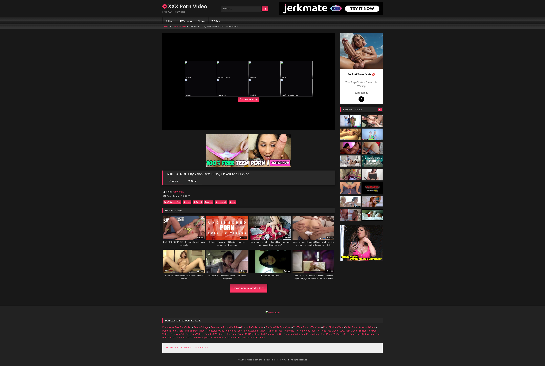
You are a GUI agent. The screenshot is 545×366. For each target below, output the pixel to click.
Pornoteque (178, 192)
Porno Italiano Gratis (172, 331)
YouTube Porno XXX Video (307, 327)
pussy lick (222, 202)
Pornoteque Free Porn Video (176, 327)
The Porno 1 (180, 337)
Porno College (201, 327)
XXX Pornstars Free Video (222, 337)
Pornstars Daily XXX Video (251, 337)
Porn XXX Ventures (214, 334)
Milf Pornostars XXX (271, 334)
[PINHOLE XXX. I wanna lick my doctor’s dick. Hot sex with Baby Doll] (350, 161)
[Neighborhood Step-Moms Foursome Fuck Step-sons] (350, 121)
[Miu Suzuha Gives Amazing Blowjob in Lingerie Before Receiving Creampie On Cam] (372, 161)
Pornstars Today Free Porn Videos (301, 334)
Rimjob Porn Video (195, 331)
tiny (233, 202)
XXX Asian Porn (179, 27)
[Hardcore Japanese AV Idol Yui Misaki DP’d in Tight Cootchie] (350, 134)
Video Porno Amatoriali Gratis (360, 327)
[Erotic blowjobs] (372, 188)
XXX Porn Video (187, 6)
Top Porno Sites (235, 334)
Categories (187, 21)
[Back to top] (536, 357)
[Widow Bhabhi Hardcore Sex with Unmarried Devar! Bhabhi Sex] (350, 148)
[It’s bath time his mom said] (350, 215)
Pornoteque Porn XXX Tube (225, 327)
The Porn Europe (198, 337)
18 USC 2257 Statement (179, 348)
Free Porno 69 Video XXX (334, 334)
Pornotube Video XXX (252, 327)
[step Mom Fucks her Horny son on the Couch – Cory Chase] (372, 215)
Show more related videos (249, 288)
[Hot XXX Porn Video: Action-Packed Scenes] (350, 174)
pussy (209, 202)
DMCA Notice (201, 348)
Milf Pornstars (252, 334)
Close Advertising (249, 99)
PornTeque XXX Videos (362, 334)
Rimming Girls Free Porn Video (186, 334)
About (175, 181)
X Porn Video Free (306, 331)
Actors (217, 21)
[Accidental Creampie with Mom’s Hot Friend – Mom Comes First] (372, 121)
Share (194, 181)
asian (188, 202)
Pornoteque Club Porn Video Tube (224, 331)
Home (171, 21)
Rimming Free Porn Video (281, 331)
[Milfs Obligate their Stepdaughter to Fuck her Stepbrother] (372, 201)
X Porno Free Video (328, 331)
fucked (199, 202)
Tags (203, 21)
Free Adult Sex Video (255, 331)
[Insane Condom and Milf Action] (372, 148)
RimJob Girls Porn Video (278, 327)
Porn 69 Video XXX (333, 327)
